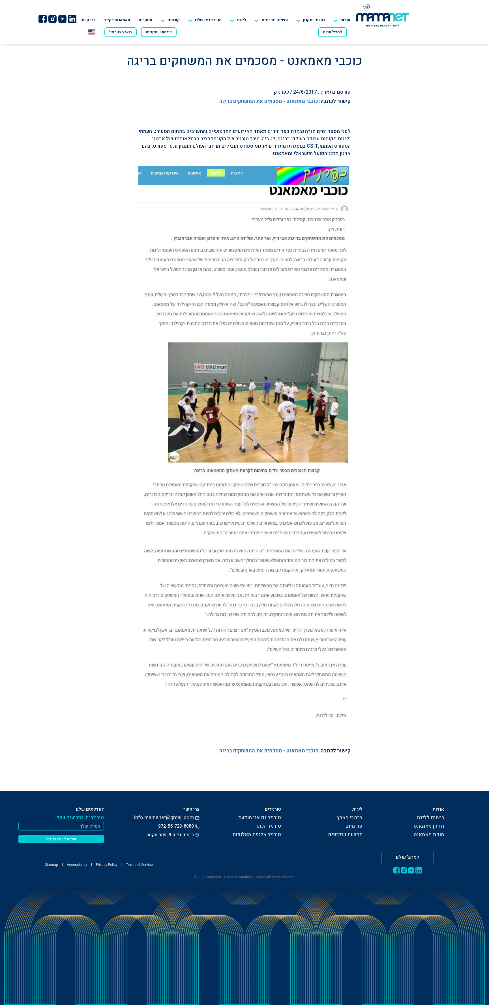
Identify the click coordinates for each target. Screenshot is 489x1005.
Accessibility (77, 864)
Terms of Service (139, 864)
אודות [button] (345, 20)
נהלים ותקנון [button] (314, 20)
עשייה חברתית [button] (274, 20)
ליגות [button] (241, 20)
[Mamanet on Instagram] (52, 18)
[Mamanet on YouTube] (62, 18)
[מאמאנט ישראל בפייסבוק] (42, 18)
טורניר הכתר (268, 826)
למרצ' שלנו (332, 32)
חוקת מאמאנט (428, 834)
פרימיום (354, 826)
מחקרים (145, 20)
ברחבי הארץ (350, 817)
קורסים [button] (174, 20)
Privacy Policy (106, 864)
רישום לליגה (430, 817)
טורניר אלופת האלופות (256, 834)
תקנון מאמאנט (428, 826)
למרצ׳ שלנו (407, 857)
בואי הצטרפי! (120, 32)
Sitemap (51, 864)
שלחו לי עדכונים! (61, 839)
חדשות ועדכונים (345, 834)
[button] (205, 20)
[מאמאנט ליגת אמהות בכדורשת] (382, 15)
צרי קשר (88, 20)
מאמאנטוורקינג (117, 20)
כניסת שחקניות (159, 32)
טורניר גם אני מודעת (259, 817)
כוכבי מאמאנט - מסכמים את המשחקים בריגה (268, 101)
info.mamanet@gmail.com (164, 817)
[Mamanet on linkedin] (72, 18)
